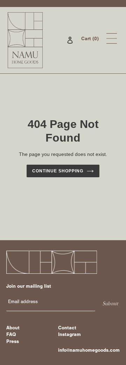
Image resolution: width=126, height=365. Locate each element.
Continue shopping (57, 171)
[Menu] (112, 40)
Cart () (90, 39)
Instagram (69, 335)
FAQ (11, 335)
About (13, 328)
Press (12, 342)
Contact (67, 328)
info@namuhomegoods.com (89, 351)
